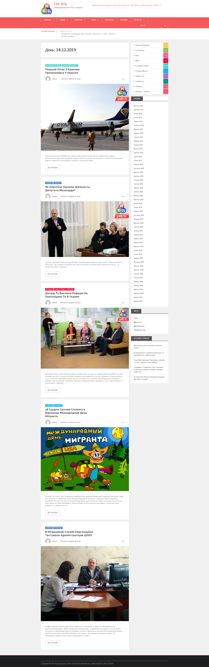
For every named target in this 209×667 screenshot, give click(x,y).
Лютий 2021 (138, 156)
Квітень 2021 (138, 149)
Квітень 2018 (138, 289)
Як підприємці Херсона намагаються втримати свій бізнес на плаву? (149, 378)
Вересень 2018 (139, 270)
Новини (47, 20)
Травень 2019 (138, 238)
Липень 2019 (138, 231)
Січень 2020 (138, 207)
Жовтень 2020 (138, 172)
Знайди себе (139, 76)
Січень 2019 (138, 254)
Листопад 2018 (139, 262)
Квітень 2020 (138, 196)
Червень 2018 (138, 281)
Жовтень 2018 (138, 266)
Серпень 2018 (138, 274)
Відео (62, 20)
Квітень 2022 (138, 106)
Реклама (123, 20)
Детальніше (52, 168)
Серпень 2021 (138, 137)
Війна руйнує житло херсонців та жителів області (148, 347)
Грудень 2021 (138, 121)
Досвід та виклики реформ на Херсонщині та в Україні (66, 295)
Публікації (58, 405)
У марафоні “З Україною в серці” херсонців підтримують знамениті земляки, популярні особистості (148, 369)
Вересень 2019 (139, 223)
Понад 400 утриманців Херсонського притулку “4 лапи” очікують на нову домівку (149, 361)
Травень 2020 (138, 192)
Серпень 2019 (138, 227)
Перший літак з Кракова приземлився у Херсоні (62, 71)
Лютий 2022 (138, 113)
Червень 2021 (138, 141)
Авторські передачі (142, 45)
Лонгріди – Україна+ (142, 92)
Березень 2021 (138, 153)
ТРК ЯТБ (60, 4)
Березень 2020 (138, 199)
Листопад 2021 (139, 125)
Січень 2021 (138, 160)
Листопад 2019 (139, 215)
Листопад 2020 (139, 168)
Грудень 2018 (138, 258)
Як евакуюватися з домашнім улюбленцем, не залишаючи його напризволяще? (149, 354)
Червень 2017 (138, 297)
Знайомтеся (139, 81)
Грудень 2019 (138, 211)
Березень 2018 (138, 293)
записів (138, 322)
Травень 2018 (138, 285)
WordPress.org (139, 330)
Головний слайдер (53, 65)
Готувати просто (141, 71)
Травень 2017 (138, 301)
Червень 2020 (138, 188)
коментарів (139, 326)
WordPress (85, 664)
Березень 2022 (138, 110)
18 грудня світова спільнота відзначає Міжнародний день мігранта (66, 413)
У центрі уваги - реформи (64, 289)
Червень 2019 (138, 235)
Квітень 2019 (138, 242)
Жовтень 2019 (138, 219)
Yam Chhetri (108, 664)
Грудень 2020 (138, 164)
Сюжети (74, 65)
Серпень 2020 (138, 180)
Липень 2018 (138, 278)
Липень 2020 (138, 184)
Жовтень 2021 (138, 129)
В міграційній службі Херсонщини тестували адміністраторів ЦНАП (69, 533)
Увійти (136, 318)
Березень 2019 (138, 246)
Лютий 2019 (138, 250)
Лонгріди (78, 20)
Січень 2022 (138, 117)
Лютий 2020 (138, 203)
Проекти (138, 20)
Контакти (109, 20)
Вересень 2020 (139, 176)
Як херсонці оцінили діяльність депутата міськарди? (67, 188)
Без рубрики (139, 50)
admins (54, 79)
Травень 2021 (138, 145)
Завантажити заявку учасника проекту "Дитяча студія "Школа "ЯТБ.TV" (126, 5)
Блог (94, 20)
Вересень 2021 (139, 133)
